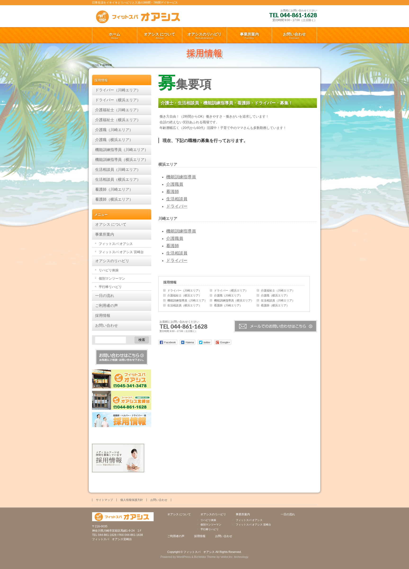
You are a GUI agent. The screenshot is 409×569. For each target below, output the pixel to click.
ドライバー (176, 206)
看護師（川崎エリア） (228, 305)
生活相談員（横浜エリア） (184, 305)
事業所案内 (104, 234)
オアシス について (110, 224)
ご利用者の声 (106, 306)
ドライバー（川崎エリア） (184, 290)
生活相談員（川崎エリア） (278, 300)
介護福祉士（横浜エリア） (184, 295)
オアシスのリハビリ (112, 261)
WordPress (184, 557)
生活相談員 (176, 199)
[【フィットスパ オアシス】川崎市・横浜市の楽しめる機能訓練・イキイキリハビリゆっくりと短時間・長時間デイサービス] (139, 18)
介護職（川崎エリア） (228, 295)
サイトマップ (104, 500)
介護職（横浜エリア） (275, 295)
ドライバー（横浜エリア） (231, 290)
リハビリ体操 (109, 270)
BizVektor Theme (205, 557)
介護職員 (174, 184)
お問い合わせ (106, 325)
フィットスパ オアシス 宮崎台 (121, 252)
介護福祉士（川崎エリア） (278, 290)
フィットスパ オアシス (116, 244)
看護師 (172, 191)
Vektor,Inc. (226, 557)
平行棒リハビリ (110, 287)
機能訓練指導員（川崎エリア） (187, 300)
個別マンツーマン (112, 278)
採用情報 (170, 282)
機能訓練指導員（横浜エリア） (234, 300)
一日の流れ (104, 296)
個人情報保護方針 (131, 500)
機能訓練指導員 (181, 177)
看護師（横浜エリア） (275, 305)
